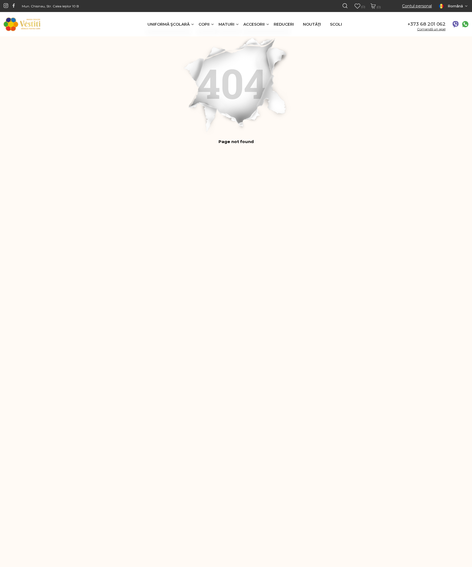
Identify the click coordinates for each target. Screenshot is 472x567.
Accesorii (254, 24)
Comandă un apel (431, 29)
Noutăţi (312, 24)
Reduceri (284, 24)
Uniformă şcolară (169, 24)
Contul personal (417, 6)
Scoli (336, 24)
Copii (204, 24)
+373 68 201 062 (427, 24)
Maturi (226, 24)
